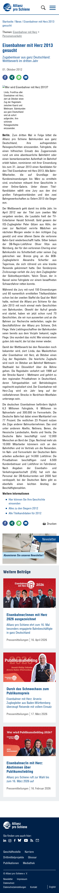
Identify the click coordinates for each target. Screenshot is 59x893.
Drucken (52, 523)
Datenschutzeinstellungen (14, 887)
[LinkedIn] (5, 840)
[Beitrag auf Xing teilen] (12, 77)
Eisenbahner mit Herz (25, 32)
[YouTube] (26, 840)
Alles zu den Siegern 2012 (23, 508)
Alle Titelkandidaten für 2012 (25, 513)
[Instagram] (9, 841)
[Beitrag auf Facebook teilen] (5, 77)
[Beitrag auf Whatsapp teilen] (18, 77)
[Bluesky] (19, 841)
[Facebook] (15, 840)
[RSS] (32, 840)
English (52, 886)
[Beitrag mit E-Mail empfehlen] (25, 77)
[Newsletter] (38, 840)
